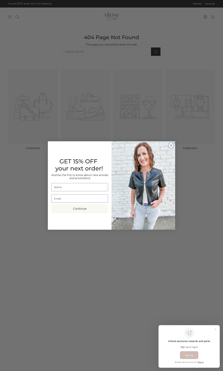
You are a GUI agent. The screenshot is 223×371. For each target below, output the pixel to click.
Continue (80, 209)
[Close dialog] (171, 145)
